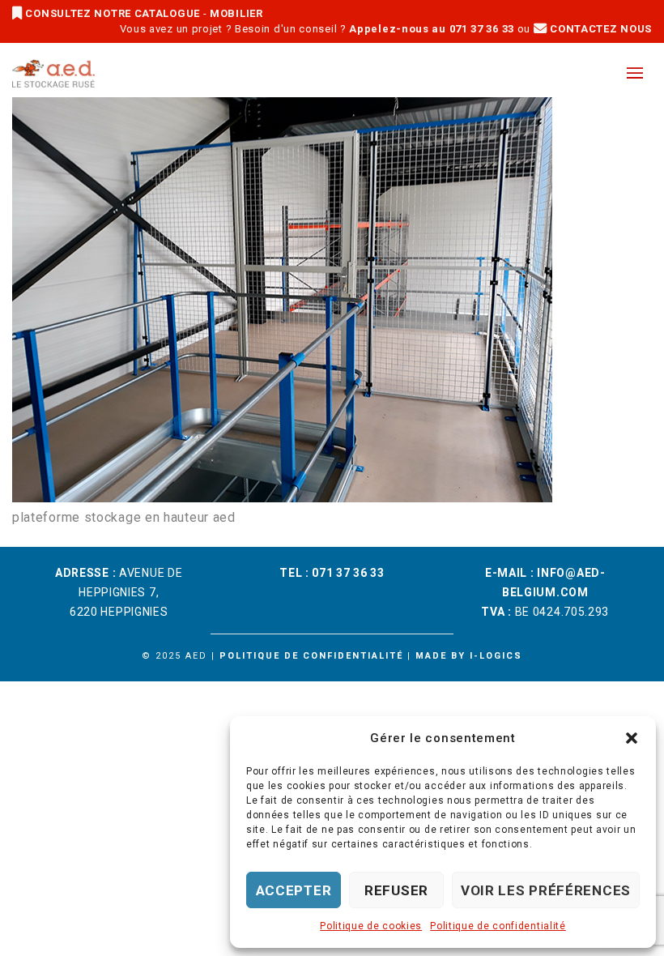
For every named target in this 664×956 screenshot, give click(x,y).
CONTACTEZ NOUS (599, 29)
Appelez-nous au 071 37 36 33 (431, 29)
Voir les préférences (546, 890)
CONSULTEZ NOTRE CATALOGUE (113, 13)
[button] (632, 738)
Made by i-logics (468, 656)
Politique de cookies (371, 926)
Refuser (396, 890)
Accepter (294, 890)
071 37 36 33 (348, 572)
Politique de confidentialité (498, 926)
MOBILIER (236, 13)
